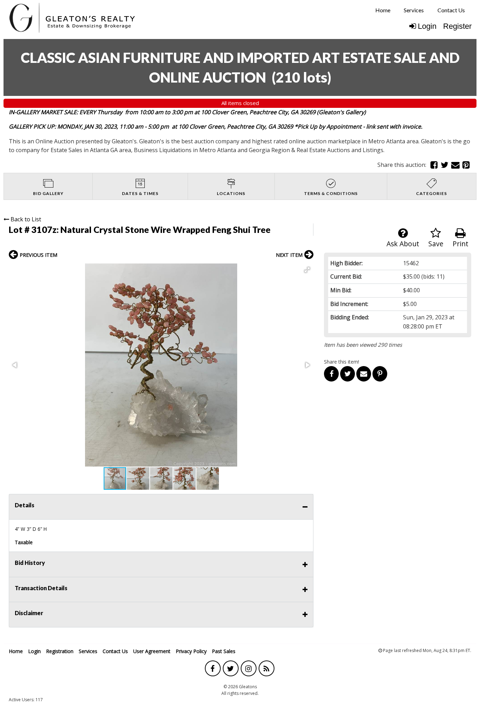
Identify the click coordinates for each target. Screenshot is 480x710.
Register (457, 26)
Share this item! (341, 361)
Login (427, 26)
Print (460, 243)
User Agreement (151, 651)
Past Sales (223, 651)
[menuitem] (383, 10)
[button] (307, 269)
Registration (59, 651)
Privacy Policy (191, 651)
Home (382, 10)
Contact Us (451, 10)
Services (414, 10)
